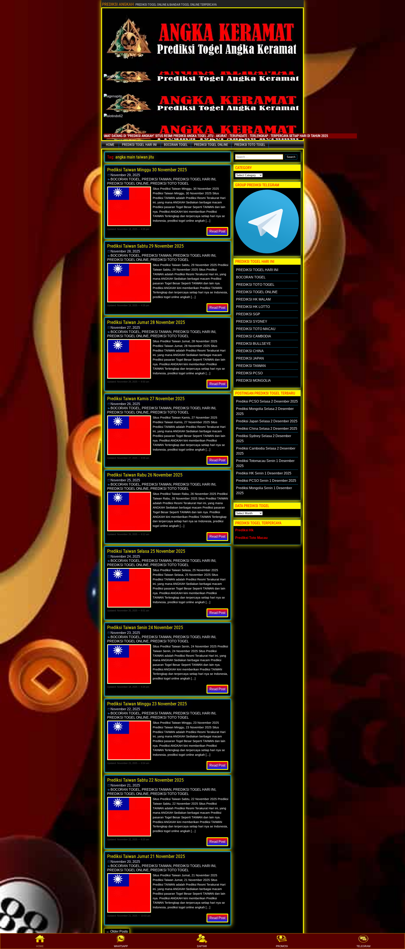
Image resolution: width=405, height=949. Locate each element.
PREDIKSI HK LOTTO (253, 307)
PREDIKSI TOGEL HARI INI (139, 145)
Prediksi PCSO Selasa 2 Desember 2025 (267, 401)
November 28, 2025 (125, 251)
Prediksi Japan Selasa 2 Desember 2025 (266, 421)
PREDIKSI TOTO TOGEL (249, 145)
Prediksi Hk (244, 530)
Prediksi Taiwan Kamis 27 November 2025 (146, 398)
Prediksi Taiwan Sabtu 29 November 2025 (145, 246)
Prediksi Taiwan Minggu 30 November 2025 (147, 169)
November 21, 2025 (125, 785)
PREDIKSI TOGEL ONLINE (211, 145)
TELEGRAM (363, 946)
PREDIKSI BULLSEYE (253, 343)
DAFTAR (202, 946)
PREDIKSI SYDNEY (251, 321)
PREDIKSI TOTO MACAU (255, 329)
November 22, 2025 (125, 709)
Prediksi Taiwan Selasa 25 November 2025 (146, 551)
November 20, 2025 (125, 861)
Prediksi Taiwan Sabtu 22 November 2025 (145, 780)
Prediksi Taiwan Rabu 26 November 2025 (144, 475)
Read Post (217, 231)
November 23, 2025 (125, 633)
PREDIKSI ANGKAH (118, 4)
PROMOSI (282, 946)
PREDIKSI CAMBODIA (253, 336)
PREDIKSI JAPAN (250, 358)
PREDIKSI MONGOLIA (253, 380)
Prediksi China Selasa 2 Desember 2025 (266, 428)
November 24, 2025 (125, 556)
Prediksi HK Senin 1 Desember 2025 (263, 473)
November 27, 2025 (125, 327)
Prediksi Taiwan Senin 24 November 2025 (145, 627)
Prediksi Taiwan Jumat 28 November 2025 (146, 322)
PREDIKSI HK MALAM (253, 299)
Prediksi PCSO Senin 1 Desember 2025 (266, 480)
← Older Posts (117, 931)
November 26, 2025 (125, 404)
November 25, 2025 (125, 480)
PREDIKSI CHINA (250, 351)
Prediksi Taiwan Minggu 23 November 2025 (147, 703)
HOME (40, 946)
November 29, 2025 (125, 175)
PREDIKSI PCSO (249, 373)
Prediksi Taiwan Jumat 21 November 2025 (146, 856)
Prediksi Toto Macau (251, 538)
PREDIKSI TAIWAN (156, 179)
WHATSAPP (121, 946)
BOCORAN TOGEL (176, 145)
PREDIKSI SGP (248, 314)
